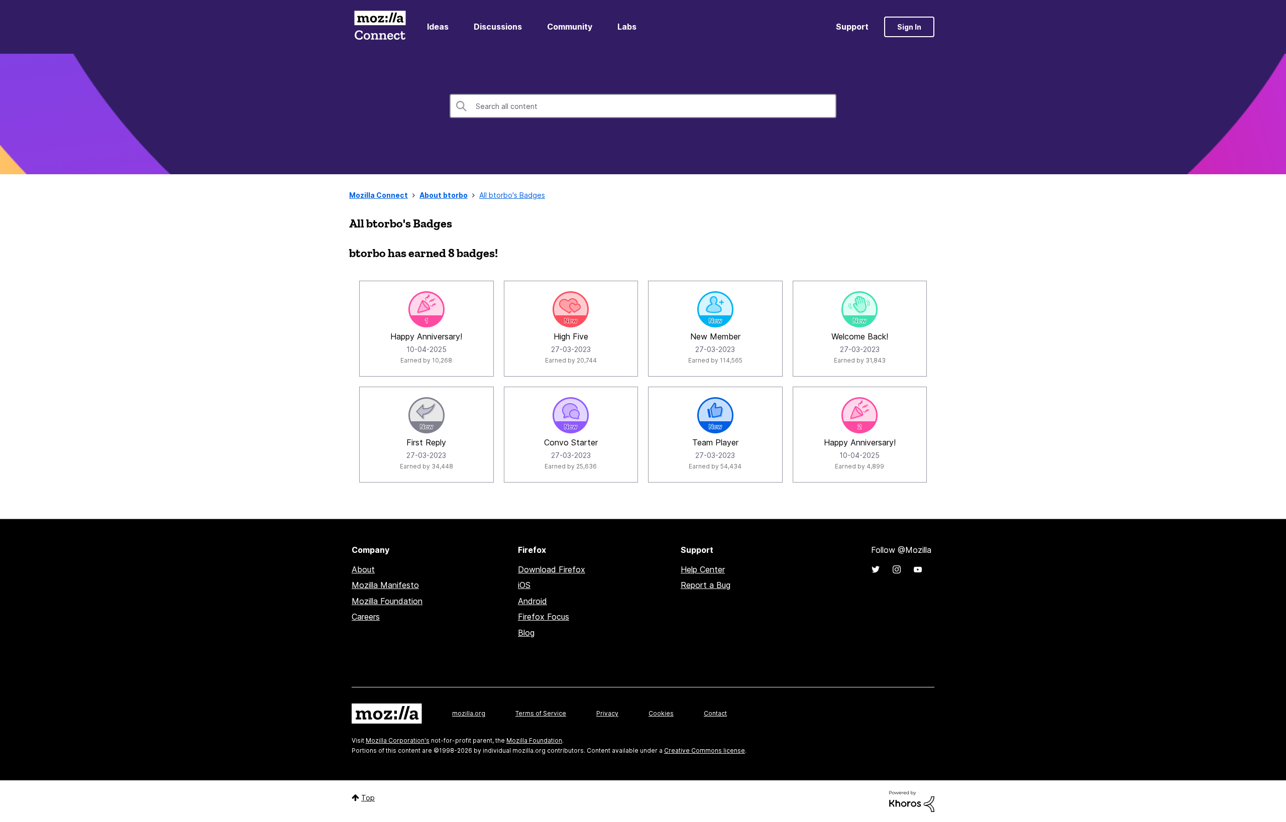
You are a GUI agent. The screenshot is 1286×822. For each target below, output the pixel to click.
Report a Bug (705, 585)
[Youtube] (917, 569)
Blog (526, 633)
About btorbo (443, 195)
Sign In (909, 27)
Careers (366, 617)
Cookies (661, 713)
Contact (715, 713)
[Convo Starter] (571, 415)
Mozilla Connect (380, 27)
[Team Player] (715, 415)
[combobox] (643, 106)
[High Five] (571, 309)
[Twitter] (875, 569)
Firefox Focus (543, 617)
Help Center (703, 569)
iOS (524, 585)
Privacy (607, 713)
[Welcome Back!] (859, 309)
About (363, 569)
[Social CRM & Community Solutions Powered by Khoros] (911, 800)
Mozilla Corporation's (398, 740)
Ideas (438, 27)
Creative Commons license (704, 750)
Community (569, 27)
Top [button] (368, 797)
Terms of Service (540, 713)
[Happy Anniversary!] (426, 309)
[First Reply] (426, 415)
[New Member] (715, 309)
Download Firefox (551, 569)
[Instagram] (896, 569)
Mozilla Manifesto (385, 585)
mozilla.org (468, 713)
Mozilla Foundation (387, 601)
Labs (626, 27)
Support (852, 27)
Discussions (498, 27)
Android (532, 601)
